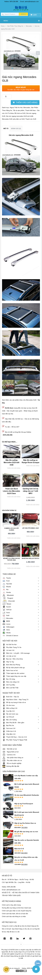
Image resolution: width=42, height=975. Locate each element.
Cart (36, 15)
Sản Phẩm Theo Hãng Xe (15, 26)
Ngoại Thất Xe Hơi (16, 107)
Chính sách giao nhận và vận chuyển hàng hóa (16, 911)
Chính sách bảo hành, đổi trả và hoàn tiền (15, 913)
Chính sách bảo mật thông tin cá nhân (14, 916)
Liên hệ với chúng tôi (13, 968)
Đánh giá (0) (16, 128)
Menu (6, 21)
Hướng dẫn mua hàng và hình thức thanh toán (16, 908)
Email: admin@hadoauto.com (29, 1)
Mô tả (5, 128)
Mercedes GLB (7, 119)
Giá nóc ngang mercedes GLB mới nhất (19, 116)
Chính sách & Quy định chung (11, 905)
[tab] (6, 128)
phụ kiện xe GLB (18, 119)
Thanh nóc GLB (30, 119)
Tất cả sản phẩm (18, 110)
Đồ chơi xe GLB (20, 113)
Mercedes (29, 26)
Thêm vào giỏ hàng (26, 102)
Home (3, 26)
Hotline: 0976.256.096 (11, 1)
